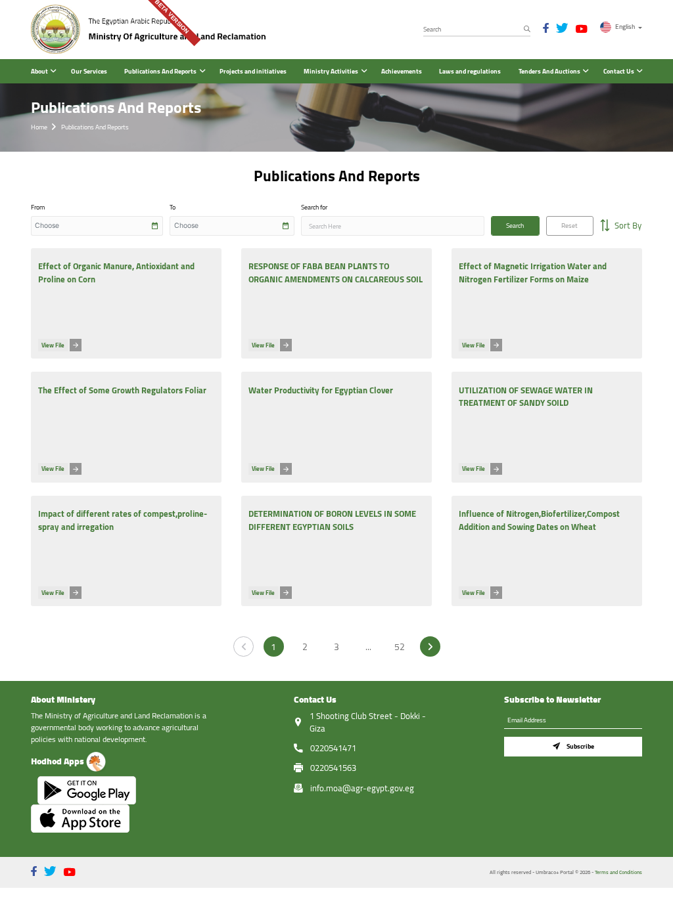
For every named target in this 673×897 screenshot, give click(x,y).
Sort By (627, 225)
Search (515, 225)
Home (39, 127)
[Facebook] (546, 28)
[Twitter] (562, 28)
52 (399, 646)
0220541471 (333, 748)
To (172, 207)
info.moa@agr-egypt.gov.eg (362, 788)
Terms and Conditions (618, 872)
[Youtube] (581, 29)
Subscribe (580, 746)
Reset (569, 225)
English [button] (625, 26)
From (38, 207)
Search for (314, 207)
